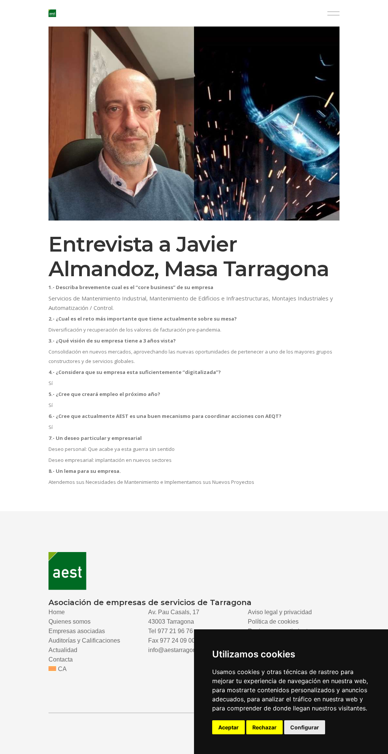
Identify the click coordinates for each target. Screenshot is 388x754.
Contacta (60, 659)
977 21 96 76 (175, 631)
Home (56, 612)
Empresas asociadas (76, 631)
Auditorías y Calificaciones (84, 640)
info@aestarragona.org (179, 650)
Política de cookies (273, 621)
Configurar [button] (304, 727)
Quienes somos (69, 621)
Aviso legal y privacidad (280, 612)
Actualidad (62, 650)
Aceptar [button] (228, 727)
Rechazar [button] (264, 727)
